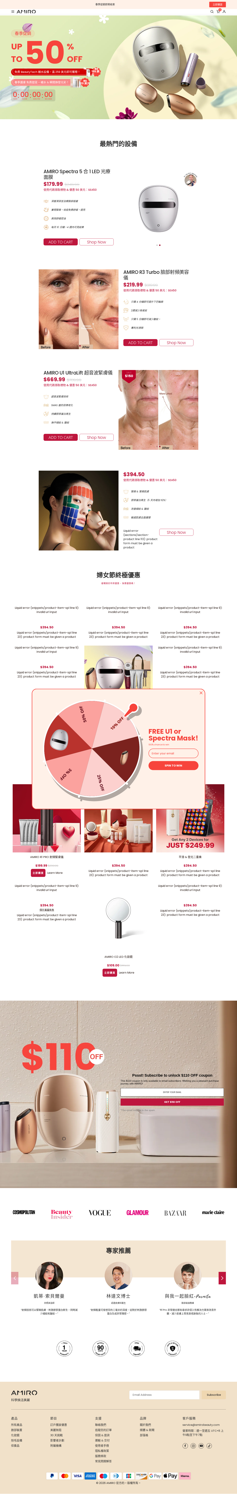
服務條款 (100, 1456)
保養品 (15, 1446)
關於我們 (145, 1425)
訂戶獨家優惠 (58, 1425)
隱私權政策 (102, 1451)
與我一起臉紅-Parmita (188, 1296)
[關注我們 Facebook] (185, 1446)
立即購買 (217, 4)
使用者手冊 (102, 1446)
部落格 (144, 1435)
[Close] (201, 693)
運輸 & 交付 (102, 1440)
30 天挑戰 (56, 1435)
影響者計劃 (57, 1440)
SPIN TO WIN (173, 766)
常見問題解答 (103, 1461)
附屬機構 (55, 1446)
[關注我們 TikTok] (209, 1446)
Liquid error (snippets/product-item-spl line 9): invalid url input (47, 610)
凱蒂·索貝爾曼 (49, 1296)
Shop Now (96, 242)
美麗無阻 (55, 1430)
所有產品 (16, 1425)
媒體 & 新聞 (147, 1430)
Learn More (55, 873)
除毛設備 (16, 1440)
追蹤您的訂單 (103, 1430)
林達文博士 (118, 1296)
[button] (222, 1278)
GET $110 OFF (172, 1102)
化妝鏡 (15, 1435)
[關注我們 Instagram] (193, 1446)
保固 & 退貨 (102, 1435)
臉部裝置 (16, 1430)
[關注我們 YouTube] (201, 1446)
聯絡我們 (100, 1425)
